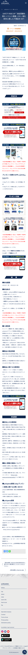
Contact (3, 614)
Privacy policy (4, 620)
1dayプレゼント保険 (7, 73)
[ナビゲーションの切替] (26, 3)
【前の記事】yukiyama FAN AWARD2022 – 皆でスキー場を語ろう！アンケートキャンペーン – (14, 564)
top (2, 591)
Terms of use (4, 617)
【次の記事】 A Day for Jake (17, 570)
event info (3, 599)
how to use (4, 602)
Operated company (6, 612)
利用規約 (16, 648)
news (2, 597)
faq (2, 605)
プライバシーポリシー (7, 648)
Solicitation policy (6, 622)
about (2, 594)
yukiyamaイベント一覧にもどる (11, 9)
